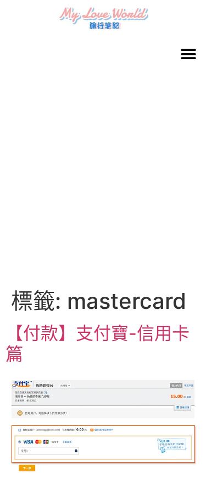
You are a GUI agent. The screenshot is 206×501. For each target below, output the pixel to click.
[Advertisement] (103, 180)
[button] (188, 54)
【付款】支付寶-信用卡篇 (97, 344)
